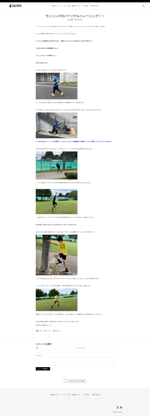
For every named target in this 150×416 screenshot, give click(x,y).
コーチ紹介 (86, 394)
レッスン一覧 (66, 394)
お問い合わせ (96, 394)
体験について (76, 394)
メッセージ (39, 355)
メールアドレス (80, 348)
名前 (37, 348)
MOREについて (54, 394)
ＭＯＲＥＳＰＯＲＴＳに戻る (76, 381)
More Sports (119, 412)
